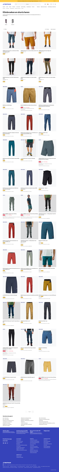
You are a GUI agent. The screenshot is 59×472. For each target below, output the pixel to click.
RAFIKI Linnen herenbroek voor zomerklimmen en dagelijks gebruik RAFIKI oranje (29, 133)
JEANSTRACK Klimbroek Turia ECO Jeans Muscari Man (11, 321)
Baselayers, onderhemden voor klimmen (27, 420)
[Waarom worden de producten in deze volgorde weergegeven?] (45, 29)
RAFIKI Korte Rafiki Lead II (43, 240)
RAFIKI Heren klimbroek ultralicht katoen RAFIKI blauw (11, 159)
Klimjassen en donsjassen (25, 419)
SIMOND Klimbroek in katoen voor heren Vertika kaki (47, 78)
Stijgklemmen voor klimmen (7, 424)
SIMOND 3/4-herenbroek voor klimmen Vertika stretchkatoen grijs (11, 51)
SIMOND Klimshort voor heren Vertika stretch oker (29, 50)
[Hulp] (51, 4)
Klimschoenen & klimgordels (43, 421)
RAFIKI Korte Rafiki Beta (43, 347)
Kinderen (12, 24)
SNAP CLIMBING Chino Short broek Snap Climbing (29, 213)
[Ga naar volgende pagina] (33, 412)
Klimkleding (41, 420)
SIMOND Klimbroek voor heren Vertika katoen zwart (11, 78)
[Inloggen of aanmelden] (53, 4)
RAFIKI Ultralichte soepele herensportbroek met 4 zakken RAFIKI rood (11, 269)
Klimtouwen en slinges (6, 425)
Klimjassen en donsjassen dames (44, 419)
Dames (6, 24)
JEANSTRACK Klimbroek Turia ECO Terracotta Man (11, 403)
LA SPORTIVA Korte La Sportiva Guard (9, 377)
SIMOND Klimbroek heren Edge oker (45, 50)
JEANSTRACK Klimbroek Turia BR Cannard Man (47, 268)
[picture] (11, 40)
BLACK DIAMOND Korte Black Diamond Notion (29, 105)
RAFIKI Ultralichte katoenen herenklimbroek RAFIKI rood (29, 296)
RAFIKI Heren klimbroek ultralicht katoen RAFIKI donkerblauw (29, 189)
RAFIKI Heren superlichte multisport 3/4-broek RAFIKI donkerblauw (11, 133)
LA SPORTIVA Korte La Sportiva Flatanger (28, 158)
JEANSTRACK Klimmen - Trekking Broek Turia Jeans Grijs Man (28, 241)
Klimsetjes (22, 425)
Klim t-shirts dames (6, 419)
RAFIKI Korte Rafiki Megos (7, 105)
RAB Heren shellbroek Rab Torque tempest (28, 347)
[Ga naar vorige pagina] (26, 412)
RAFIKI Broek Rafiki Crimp (43, 132)
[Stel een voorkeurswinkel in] (45, 4)
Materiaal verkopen (44, 6)
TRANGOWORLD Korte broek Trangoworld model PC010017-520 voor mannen (47, 159)
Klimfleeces (23, 421)
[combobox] (53, 29)
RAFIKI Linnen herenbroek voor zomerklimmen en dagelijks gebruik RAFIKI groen (29, 269)
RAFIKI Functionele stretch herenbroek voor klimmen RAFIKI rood (10, 241)
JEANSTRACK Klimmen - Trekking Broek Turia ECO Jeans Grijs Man (47, 214)
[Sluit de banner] (55, 1)
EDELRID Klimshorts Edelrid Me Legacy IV (28, 377)
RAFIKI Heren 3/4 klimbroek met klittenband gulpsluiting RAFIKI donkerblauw (46, 106)
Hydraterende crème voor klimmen (26, 424)
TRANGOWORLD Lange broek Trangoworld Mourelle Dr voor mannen (10, 348)
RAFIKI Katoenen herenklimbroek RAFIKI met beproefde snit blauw (10, 189)
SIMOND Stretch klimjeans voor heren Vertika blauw (28, 78)
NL (48, 4)
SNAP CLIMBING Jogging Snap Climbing (9, 213)
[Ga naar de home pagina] (7, 4)
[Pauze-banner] (54, 1)
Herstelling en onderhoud (52, 6)
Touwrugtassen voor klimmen (7, 421)
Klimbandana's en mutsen (43, 424)
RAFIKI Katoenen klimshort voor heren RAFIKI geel (47, 295)
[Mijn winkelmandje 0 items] (55, 4)
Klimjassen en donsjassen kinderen (8, 420)
